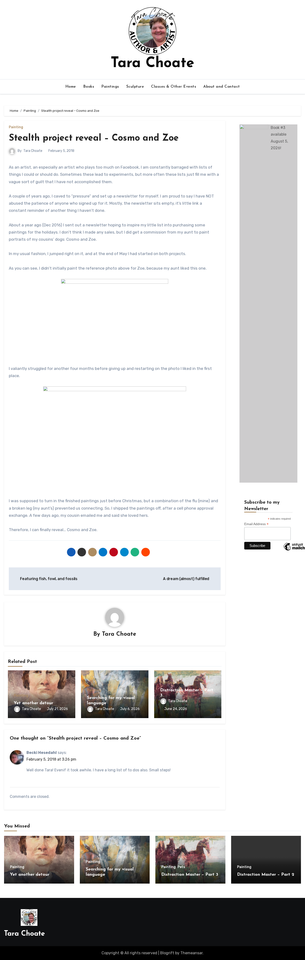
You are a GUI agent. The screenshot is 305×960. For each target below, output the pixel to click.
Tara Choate (152, 63)
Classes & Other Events (173, 87)
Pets (180, 682)
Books (88, 87)
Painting (16, 127)
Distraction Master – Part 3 (189, 875)
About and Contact (221, 87)
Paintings (110, 87)
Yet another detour (33, 703)
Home (70, 87)
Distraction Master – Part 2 (265, 875)
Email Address (256, 524)
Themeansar (191, 953)
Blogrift (167, 953)
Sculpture (135, 87)
